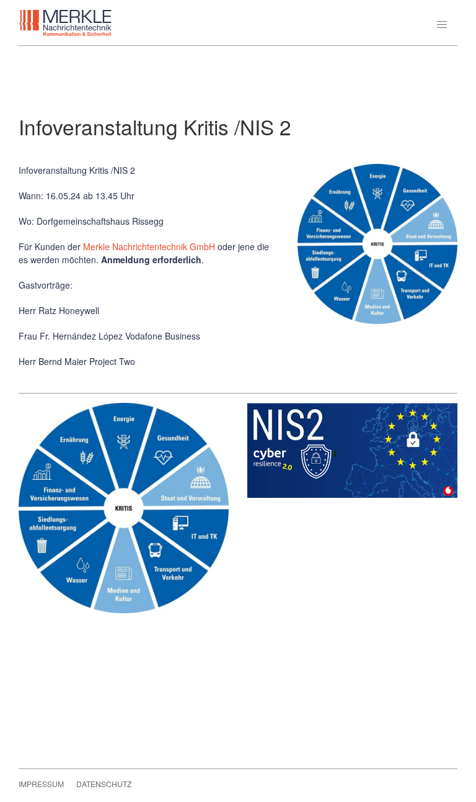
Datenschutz (103, 783)
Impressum (41, 783)
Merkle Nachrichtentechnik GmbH (149, 246)
